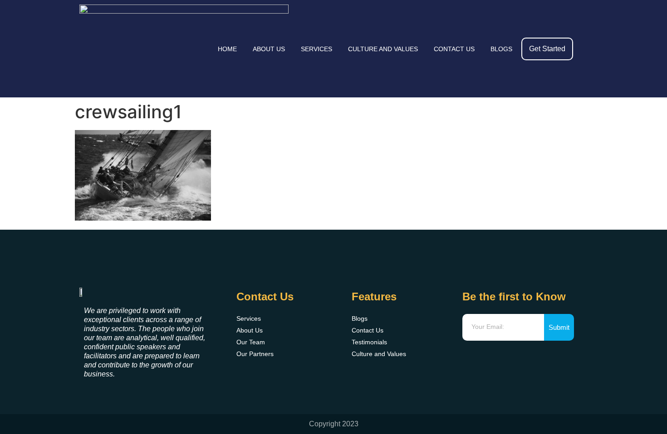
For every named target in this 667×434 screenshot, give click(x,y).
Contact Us (454, 49)
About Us (269, 49)
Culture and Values (383, 49)
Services (316, 49)
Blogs (501, 49)
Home (227, 49)
